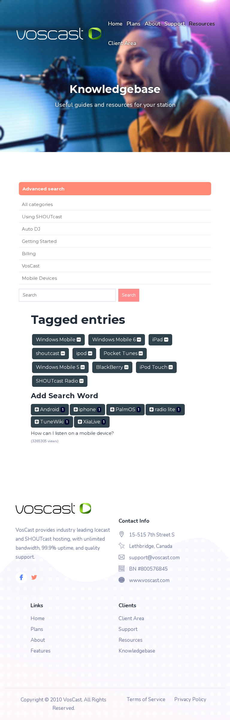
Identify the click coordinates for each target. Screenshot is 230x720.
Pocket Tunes (121, 353)
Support (174, 23)
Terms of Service (146, 699)
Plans (133, 23)
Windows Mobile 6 (114, 339)
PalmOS (127, 409)
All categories (37, 204)
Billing (29, 253)
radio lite (166, 409)
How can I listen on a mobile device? (72, 433)
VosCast (31, 266)
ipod (82, 353)
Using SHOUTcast (42, 217)
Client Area (122, 43)
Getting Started (39, 241)
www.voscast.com (149, 580)
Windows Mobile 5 (58, 367)
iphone (89, 409)
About (152, 23)
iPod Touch (154, 367)
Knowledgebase (137, 650)
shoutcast (48, 353)
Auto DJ (31, 229)
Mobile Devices (39, 278)
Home (115, 23)
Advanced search (43, 189)
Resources (202, 23)
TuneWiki (53, 422)
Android (51, 409)
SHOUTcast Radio (57, 381)
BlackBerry (110, 367)
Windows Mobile (56, 339)
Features (41, 650)
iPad (158, 339)
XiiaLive (93, 422)
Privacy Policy (190, 699)
